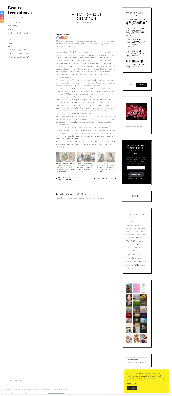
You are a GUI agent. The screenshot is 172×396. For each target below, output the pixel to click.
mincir (134, 245)
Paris (134, 251)
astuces (135, 214)
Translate (141, 362)
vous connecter (72, 198)
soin (139, 261)
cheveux (132, 221)
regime (130, 254)
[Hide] (1, 25)
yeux (133, 268)
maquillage (136, 237)
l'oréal (141, 231)
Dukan (129, 228)
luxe (143, 234)
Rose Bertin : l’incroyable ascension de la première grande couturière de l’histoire (136, 43)
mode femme (130, 248)
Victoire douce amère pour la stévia (68, 179)
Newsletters (14, 47)
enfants (136, 228)
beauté (142, 214)
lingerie (133, 234)
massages (139, 241)
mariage (130, 240)
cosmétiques (135, 225)
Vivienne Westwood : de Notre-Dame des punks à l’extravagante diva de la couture (85, 167)
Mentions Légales (17, 50)
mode (140, 244)
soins (144, 261)
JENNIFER (85, 22)
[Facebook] (58, 38)
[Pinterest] (62, 38)
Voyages (142, 265)
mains (128, 237)
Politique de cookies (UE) (18, 58)
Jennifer (96, 55)
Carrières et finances (19, 33)
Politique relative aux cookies (56, 393)
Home (11, 43)
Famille (78, 22)
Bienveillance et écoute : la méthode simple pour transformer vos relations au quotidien (105, 167)
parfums (128, 251)
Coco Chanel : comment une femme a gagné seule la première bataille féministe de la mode (136, 53)
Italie (137, 231)
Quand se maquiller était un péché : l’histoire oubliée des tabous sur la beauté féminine (135, 64)
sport (128, 265)
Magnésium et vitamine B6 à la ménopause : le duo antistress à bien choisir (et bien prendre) (135, 32)
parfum (137, 248)
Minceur (128, 245)
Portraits (13, 40)
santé (139, 258)
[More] (66, 38)
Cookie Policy (132, 383)
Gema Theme (9, 380)
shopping (134, 261)
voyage (135, 264)
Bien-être (13, 26)
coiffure (141, 222)
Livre (138, 234)
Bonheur (12, 29)
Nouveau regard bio (104, 178)
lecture (128, 234)
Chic (10, 36)
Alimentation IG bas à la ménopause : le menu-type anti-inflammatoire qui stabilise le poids (65, 167)
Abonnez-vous (136, 174)
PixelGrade (19, 380)
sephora (128, 261)
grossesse (142, 228)
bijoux (136, 217)
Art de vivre (14, 23)
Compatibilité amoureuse (134, 126)
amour (129, 214)
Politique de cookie (18, 53)
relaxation (139, 255)
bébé (141, 217)
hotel (127, 231)
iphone (132, 231)
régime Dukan (131, 258)
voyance (128, 268)
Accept (132, 388)
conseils (128, 225)
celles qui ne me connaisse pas (69, 55)
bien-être (129, 217)
